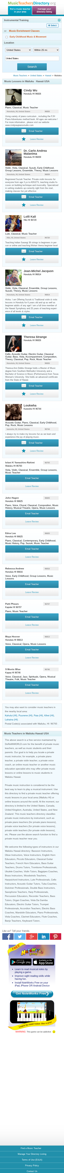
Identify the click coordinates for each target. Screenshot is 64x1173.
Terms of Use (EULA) (32, 1160)
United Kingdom (13, 809)
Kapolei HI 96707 (13, 607)
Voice (15, 505)
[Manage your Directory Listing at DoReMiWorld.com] (44, 10)
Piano (8, 107)
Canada (50, 805)
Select (54, 25)
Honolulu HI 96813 (14, 640)
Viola (14, 167)
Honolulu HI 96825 (14, 501)
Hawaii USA (43, 81)
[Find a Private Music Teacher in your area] (20, 10)
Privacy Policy (32, 1165)
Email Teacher (32, 478)
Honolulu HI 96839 (32, 157)
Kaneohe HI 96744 (32, 409)
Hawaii (48, 75)
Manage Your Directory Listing (32, 1154)
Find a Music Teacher (31, 1148)
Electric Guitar (36, 354)
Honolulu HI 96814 (32, 274)
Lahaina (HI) (11, 719)
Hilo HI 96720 (30, 220)
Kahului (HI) (11, 715)
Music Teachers (20, 75)
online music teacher (26, 764)
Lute (7, 233)
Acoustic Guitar (19, 354)
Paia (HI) (38, 715)
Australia (27, 809)
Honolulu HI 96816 (14, 572)
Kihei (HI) (49, 715)
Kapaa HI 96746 (13, 672)
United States (36, 75)
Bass (15, 356)
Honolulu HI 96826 (32, 94)
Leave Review (32, 486)
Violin (8, 167)
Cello (8, 354)
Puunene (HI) (25, 715)
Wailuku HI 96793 (13, 466)
